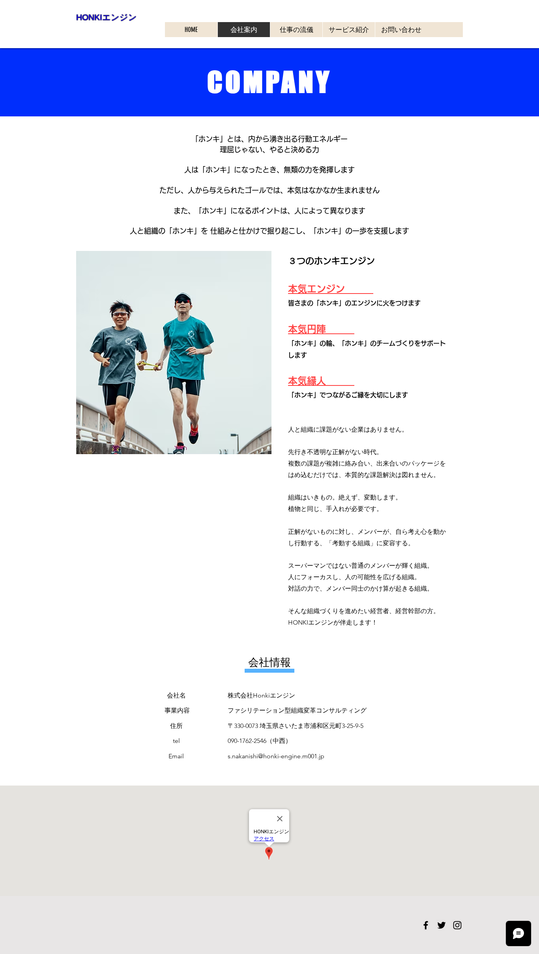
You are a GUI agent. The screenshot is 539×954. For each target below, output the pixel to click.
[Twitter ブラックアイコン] (441, 925)
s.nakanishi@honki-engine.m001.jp (276, 756)
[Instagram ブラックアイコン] (457, 925)
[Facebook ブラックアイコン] (425, 925)
